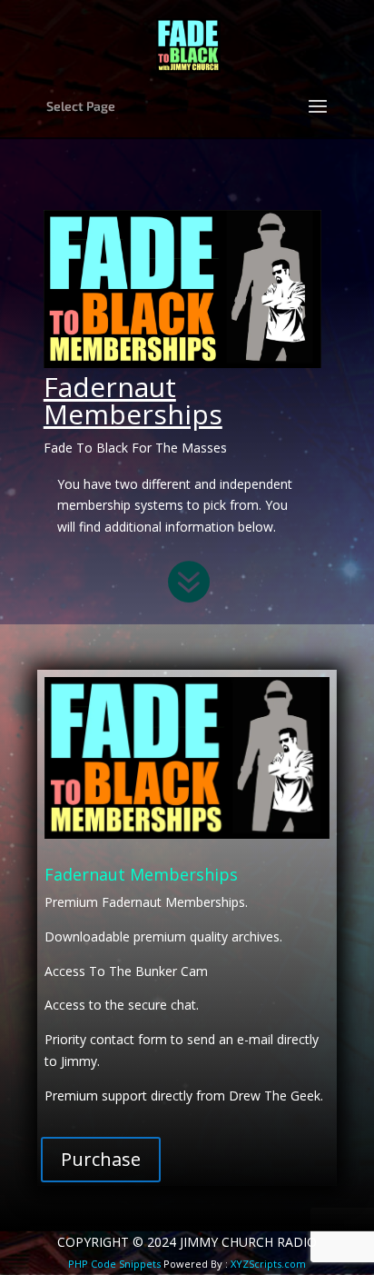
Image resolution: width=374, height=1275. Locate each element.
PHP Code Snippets (114, 1263)
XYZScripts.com (268, 1263)
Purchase (101, 1159)
